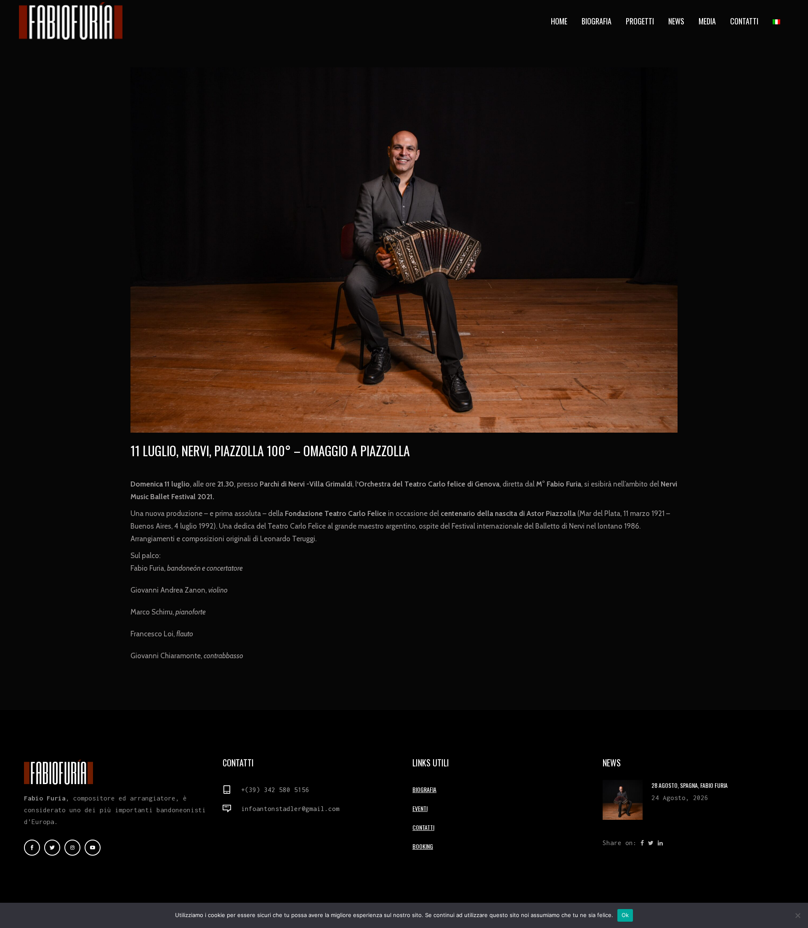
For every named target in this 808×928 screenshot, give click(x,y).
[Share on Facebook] (642, 842)
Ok (625, 915)
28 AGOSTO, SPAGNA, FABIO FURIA (689, 785)
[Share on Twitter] (651, 842)
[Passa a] (777, 21)
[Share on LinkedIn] (660, 842)
